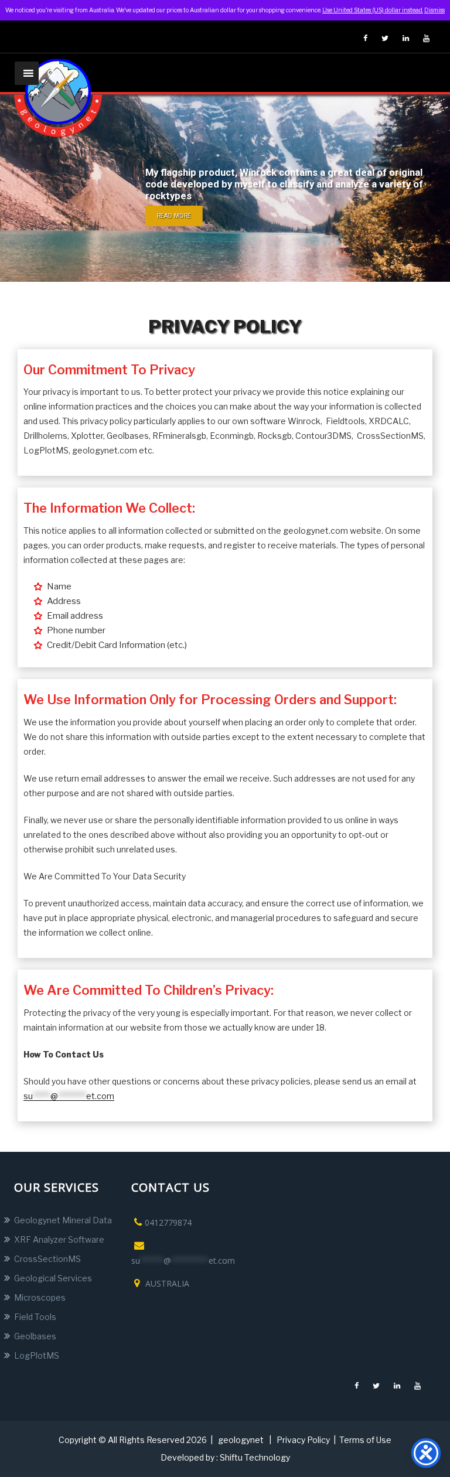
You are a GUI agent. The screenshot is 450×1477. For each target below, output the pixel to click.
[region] (225, 188)
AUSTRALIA (166, 1283)
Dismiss (434, 9)
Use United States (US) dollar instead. (372, 9)
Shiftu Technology (255, 1457)
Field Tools (35, 1317)
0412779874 (168, 1222)
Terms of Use (365, 1440)
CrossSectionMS (47, 1259)
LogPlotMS (36, 1355)
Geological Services (53, 1278)
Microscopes (40, 1297)
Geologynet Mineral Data (63, 1220)
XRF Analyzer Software (59, 1239)
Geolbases (35, 1336)
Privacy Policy (303, 1440)
